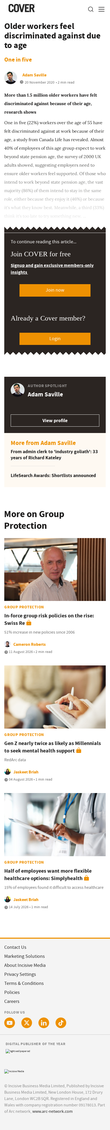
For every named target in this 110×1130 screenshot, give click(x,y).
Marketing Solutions (24, 956)
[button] (90, 9)
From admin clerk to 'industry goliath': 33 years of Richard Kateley (54, 454)
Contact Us (15, 947)
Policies (12, 992)
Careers (11, 1001)
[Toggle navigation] (100, 9)
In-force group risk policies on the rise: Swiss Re (49, 619)
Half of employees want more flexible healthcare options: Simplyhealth (48, 874)
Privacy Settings (20, 974)
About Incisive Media (25, 965)
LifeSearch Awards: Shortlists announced (53, 475)
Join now (55, 290)
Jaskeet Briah (25, 772)
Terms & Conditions (24, 983)
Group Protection (24, 607)
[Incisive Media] (14, 1071)
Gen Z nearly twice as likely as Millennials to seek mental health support (52, 747)
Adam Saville (34, 75)
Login (55, 339)
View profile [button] (55, 420)
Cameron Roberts (29, 644)
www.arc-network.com (52, 1111)
